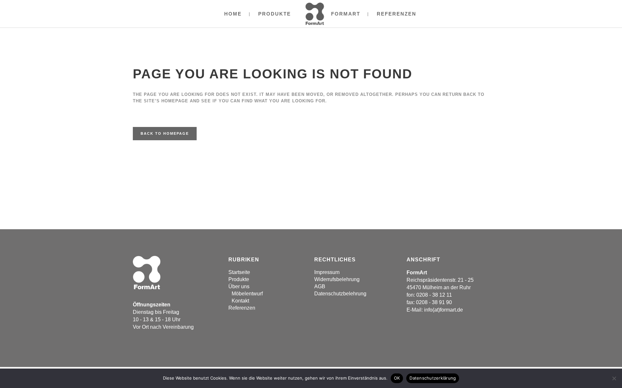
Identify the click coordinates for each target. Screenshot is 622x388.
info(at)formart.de (443, 310)
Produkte (238, 279)
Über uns (238, 286)
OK (397, 378)
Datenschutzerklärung (432, 378)
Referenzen (241, 308)
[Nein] (614, 378)
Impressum (327, 272)
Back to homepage (165, 133)
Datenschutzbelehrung (340, 293)
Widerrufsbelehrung (337, 279)
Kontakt (240, 300)
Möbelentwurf (247, 293)
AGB (319, 286)
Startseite (239, 272)
